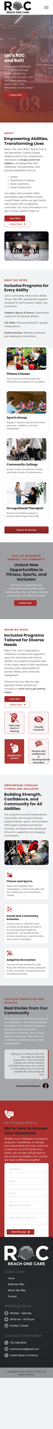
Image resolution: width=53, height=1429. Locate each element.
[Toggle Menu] (46, 7)
